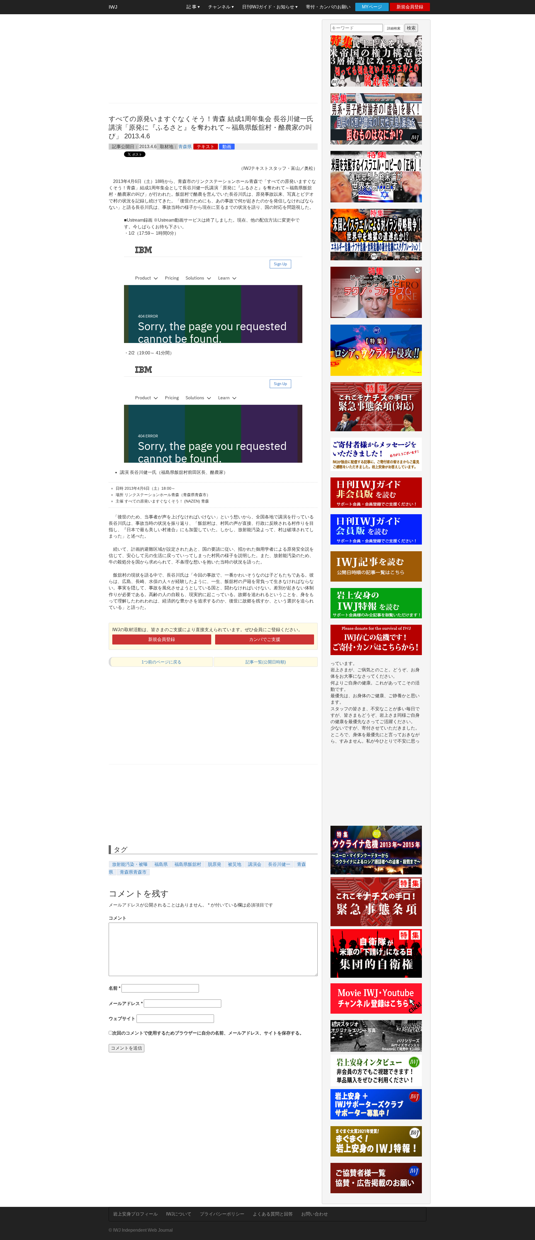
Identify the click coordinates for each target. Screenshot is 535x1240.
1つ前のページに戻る (161, 662)
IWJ (113, 7)
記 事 (192, 6)
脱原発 (214, 864)
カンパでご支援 (264, 639)
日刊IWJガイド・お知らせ (268, 6)
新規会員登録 (410, 6)
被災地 (234, 864)
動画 (226, 146)
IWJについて (178, 1214)
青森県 (185, 146)
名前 (114, 988)
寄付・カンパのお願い (328, 6)
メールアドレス (126, 1003)
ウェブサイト (122, 1018)
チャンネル (220, 6)
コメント (118, 918)
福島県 (161, 864)
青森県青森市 (133, 872)
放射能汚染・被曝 (130, 864)
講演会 (254, 864)
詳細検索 (393, 28)
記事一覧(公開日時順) (265, 662)
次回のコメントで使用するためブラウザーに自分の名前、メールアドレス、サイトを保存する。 (208, 1033)
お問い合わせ (314, 1214)
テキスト (206, 146)
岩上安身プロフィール (135, 1214)
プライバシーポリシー (222, 1214)
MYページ (372, 6)
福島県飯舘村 (187, 864)
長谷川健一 (279, 864)
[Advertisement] (213, 58)
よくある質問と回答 (273, 1214)
